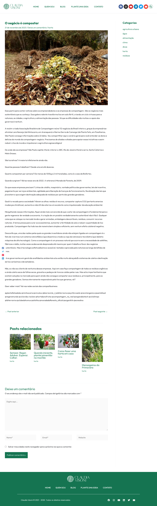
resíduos (126, 55)
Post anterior (12, 311)
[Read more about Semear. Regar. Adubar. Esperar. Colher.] (20, 341)
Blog (62, 6)
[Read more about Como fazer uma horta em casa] (68, 340)
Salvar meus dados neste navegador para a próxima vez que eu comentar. (40, 446)
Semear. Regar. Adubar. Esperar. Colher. (19, 355)
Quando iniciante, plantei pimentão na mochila (43, 355)
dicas (125, 47)
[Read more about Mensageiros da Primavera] (92, 347)
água (125, 33)
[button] (151, 7)
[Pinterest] (3, 254)
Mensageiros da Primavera (90, 366)
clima (125, 42)
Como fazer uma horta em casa (67, 352)
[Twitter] (3, 251)
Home (36, 6)
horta (50, 27)
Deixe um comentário (37, 27)
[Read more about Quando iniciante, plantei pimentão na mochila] (44, 341)
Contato (98, 6)
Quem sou (49, 6)
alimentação (128, 38)
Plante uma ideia (79, 6)
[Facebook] (3, 248)
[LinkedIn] (3, 258)
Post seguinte (100, 311)
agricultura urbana (131, 29)
